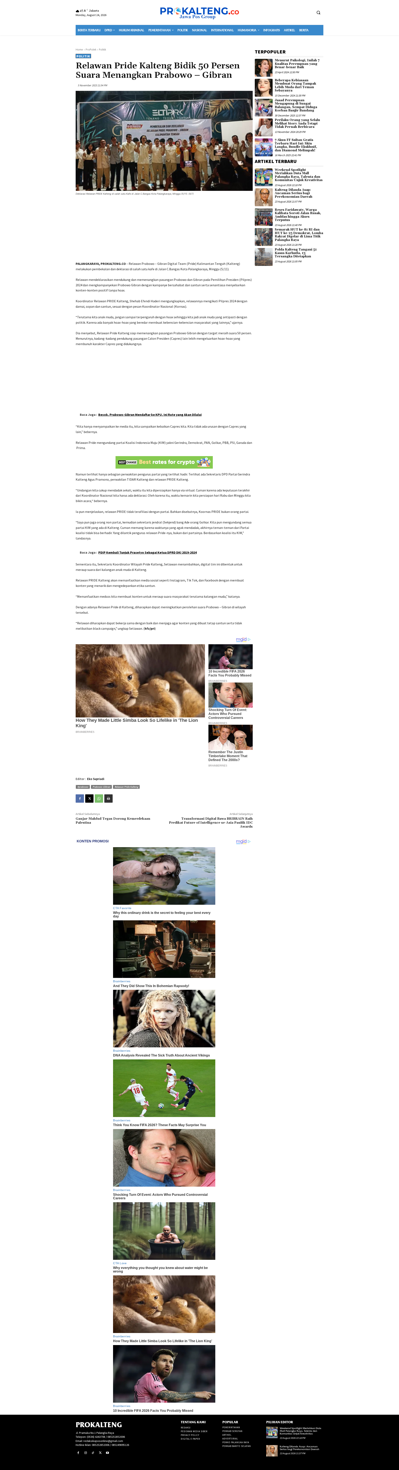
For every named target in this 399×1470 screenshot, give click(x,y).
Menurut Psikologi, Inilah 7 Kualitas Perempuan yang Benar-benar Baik (297, 63)
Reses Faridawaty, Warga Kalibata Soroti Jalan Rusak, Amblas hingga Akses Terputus (298, 215)
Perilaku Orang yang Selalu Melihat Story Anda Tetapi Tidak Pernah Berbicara (297, 123)
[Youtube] (107, 1452)
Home (79, 49)
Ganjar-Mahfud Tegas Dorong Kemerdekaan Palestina (113, 821)
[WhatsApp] (99, 798)
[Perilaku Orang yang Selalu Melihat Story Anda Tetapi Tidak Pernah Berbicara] (264, 127)
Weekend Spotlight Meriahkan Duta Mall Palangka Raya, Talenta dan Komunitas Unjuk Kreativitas (299, 175)
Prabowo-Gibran (101, 786)
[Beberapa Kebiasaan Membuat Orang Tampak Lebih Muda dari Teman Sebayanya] (264, 88)
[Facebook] (80, 798)
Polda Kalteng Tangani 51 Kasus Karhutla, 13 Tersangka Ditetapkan (296, 253)
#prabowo (82, 786)
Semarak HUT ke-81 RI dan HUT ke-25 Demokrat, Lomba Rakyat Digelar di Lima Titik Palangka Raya (299, 235)
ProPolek (91, 49)
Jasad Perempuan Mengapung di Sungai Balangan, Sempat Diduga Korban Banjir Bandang (296, 105)
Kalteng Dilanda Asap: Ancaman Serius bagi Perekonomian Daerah (293, 193)
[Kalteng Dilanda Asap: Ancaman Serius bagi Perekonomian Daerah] (264, 197)
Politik (102, 49)
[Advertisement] (164, 229)
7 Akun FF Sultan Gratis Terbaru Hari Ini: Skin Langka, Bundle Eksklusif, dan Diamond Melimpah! (296, 145)
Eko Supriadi (95, 779)
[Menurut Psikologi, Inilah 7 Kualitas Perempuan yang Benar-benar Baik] (264, 68)
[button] (318, 12)
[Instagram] (85, 1452)
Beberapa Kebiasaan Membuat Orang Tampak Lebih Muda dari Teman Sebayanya (295, 85)
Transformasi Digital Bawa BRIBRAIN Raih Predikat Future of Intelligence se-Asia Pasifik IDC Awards (211, 823)
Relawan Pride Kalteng (126, 786)
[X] (89, 798)
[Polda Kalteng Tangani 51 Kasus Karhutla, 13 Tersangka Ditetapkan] (264, 257)
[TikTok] (92, 1452)
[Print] (108, 798)
